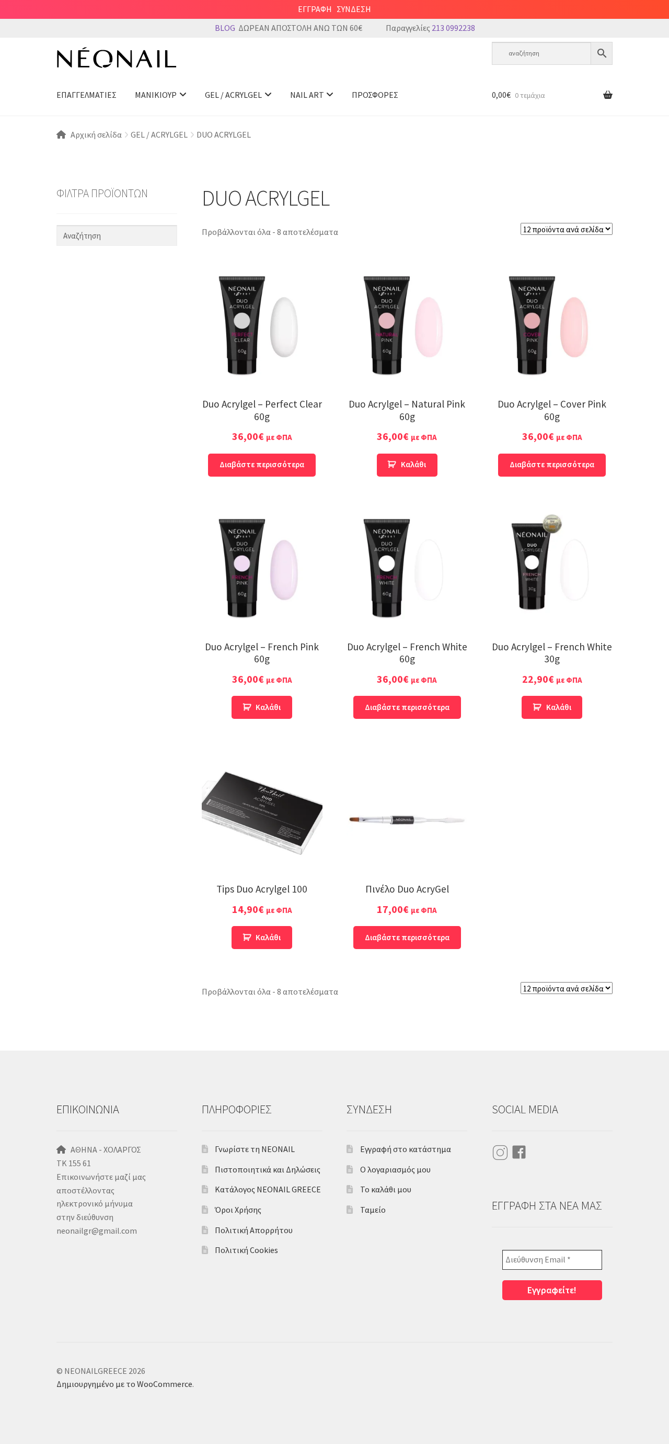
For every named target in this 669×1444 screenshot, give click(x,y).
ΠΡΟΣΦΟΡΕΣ (375, 94)
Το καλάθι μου (385, 1189)
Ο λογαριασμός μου (395, 1169)
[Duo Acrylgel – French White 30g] (552, 570)
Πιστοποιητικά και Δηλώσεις (267, 1169)
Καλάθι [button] (413, 464)
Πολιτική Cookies (246, 1250)
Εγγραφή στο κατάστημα (405, 1149)
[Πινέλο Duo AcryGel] (407, 812)
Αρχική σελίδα (96, 134)
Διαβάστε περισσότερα (262, 464)
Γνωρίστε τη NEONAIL (255, 1149)
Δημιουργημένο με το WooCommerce (124, 1384)
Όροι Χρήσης (238, 1209)
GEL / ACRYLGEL (233, 94)
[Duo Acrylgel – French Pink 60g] (262, 570)
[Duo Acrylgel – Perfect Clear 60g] (262, 327)
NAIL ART (307, 94)
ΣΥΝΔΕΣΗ (354, 9)
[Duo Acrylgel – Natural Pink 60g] (407, 327)
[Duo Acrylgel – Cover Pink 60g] (552, 327)
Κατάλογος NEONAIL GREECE (268, 1189)
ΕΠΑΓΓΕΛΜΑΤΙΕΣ (86, 94)
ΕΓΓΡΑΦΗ (315, 9)
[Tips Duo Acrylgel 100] (262, 812)
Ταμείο (373, 1209)
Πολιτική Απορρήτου (254, 1230)
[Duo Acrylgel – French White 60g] (407, 570)
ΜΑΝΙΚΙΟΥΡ (156, 94)
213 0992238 (453, 27)
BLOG (225, 27)
